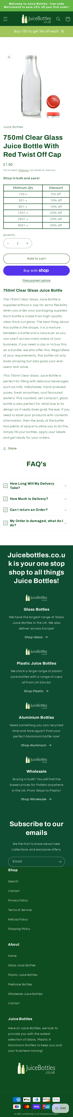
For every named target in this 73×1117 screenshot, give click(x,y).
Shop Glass (34, 637)
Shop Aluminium (33, 745)
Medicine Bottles (20, 984)
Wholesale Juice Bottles (25, 994)
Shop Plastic (34, 691)
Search (13, 881)
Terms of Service (20, 910)
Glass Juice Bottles (22, 965)
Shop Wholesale (33, 799)
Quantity (9, 235)
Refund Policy (18, 919)
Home (12, 955)
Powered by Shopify (49, 1114)
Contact (14, 891)
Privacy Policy (18, 900)
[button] (5, 19)
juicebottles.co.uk (30, 1114)
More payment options (36, 280)
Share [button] (12, 448)
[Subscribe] (60, 862)
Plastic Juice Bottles (22, 974)
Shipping (23, 170)
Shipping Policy (19, 928)
